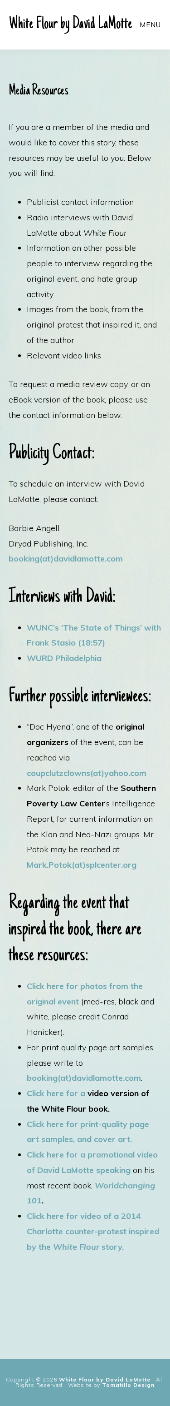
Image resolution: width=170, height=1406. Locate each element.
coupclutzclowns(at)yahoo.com (86, 773)
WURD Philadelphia (64, 658)
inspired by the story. (93, 1231)
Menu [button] (150, 24)
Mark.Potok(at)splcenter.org (81, 864)
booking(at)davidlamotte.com (66, 558)
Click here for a (56, 1093)
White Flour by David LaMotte (70, 24)
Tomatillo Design (128, 1384)
